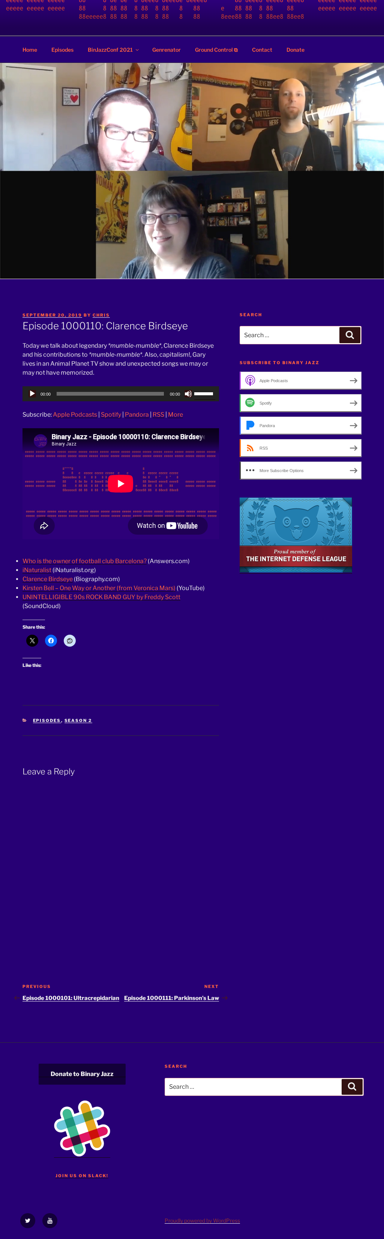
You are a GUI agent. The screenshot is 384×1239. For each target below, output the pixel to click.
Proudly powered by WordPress (202, 1220)
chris (101, 315)
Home (29, 49)
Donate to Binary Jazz (82, 1074)
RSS (158, 414)
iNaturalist (36, 570)
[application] (120, 393)
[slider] (204, 393)
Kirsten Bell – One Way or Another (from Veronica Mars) (99, 588)
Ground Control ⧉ (216, 49)
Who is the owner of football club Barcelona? (84, 561)
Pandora (137, 414)
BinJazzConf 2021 (110, 49)
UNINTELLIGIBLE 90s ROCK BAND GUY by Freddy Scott (101, 597)
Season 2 (78, 720)
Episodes (62, 49)
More (175, 414)
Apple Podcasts (75, 414)
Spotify (111, 414)
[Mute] (188, 394)
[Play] (32, 394)
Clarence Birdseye (47, 579)
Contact (262, 49)
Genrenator (166, 49)
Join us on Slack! (82, 1175)
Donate (295, 49)
